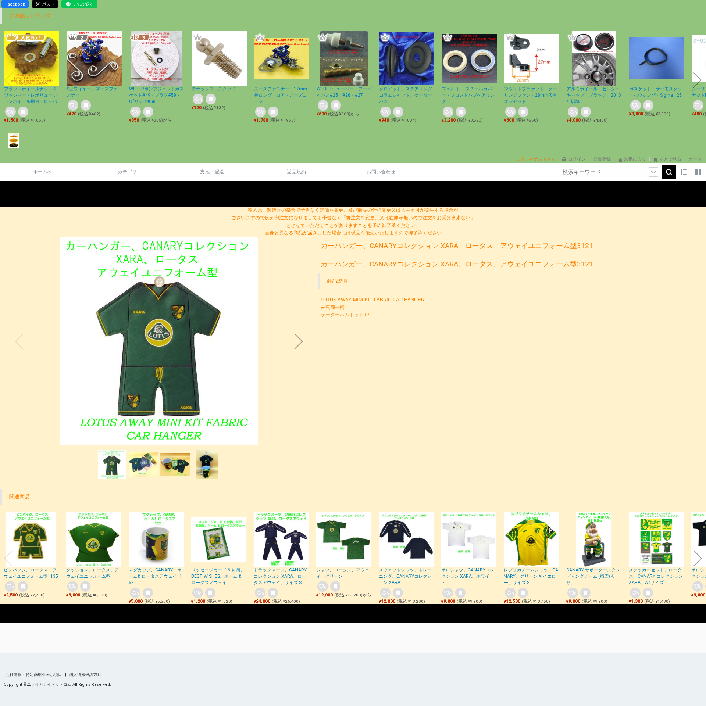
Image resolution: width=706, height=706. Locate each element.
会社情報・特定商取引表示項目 (34, 674)
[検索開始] (669, 172)
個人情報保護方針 (85, 674)
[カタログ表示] (698, 172)
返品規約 (296, 172)
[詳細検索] (653, 172)
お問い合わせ (381, 172)
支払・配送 (212, 172)
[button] (8, 80)
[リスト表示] (683, 172)
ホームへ (42, 172)
